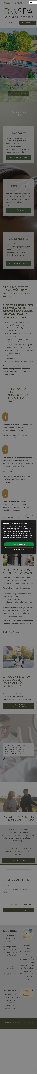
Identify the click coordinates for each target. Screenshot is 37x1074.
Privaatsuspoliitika (26, 540)
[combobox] (30, 523)
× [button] (33, 523)
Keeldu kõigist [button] (19, 549)
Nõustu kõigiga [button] (19, 544)
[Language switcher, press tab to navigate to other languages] (32, 2)
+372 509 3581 (8, 3)
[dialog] (18, 537)
